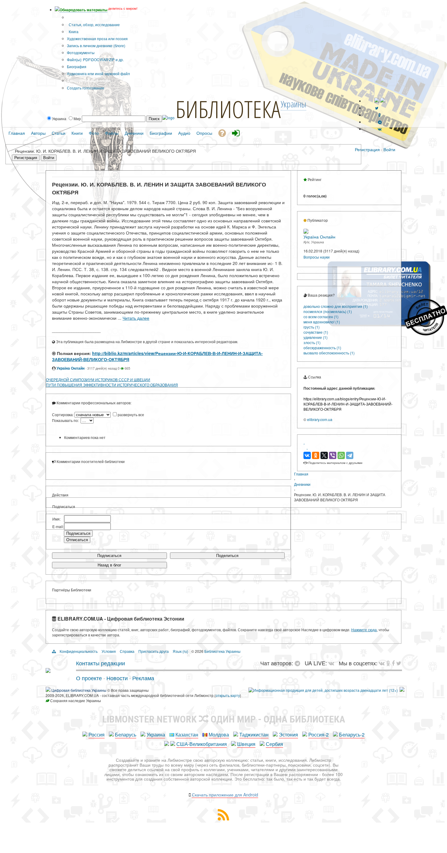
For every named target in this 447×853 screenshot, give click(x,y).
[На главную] (48, 670)
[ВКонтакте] (307, 455)
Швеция (246, 743)
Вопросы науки (316, 256)
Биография (76, 66)
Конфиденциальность (79, 651)
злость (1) (312, 342)
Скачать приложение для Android (225, 795)
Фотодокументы (81, 52)
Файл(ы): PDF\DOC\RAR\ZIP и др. (95, 59)
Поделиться (227, 555)
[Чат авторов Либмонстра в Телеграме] (380, 121)
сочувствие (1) (315, 332)
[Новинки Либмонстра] (388, 663)
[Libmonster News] (398, 663)
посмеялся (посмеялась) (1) (327, 311)
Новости (117, 678)
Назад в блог (109, 565)
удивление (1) (315, 337)
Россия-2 (318, 734)
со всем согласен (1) (320, 316)
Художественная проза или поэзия (97, 38)
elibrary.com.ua (319, 419)
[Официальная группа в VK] (380, 128)
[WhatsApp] (341, 455)
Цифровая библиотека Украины (78, 690)
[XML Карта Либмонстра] (223, 818)
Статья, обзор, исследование (94, 24)
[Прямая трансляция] (332, 663)
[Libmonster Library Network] (402, 690)
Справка (127, 651)
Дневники (302, 484)
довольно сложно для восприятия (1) (335, 306)
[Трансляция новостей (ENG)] (376, 107)
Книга (73, 31)
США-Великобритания (201, 743)
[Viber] (332, 455)
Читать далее (136, 318)
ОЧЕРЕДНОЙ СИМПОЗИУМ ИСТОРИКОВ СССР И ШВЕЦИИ (98, 379)
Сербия (274, 743)
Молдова (219, 734)
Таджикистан (254, 734)
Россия (96, 734)
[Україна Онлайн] (305, 232)
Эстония (288, 734)
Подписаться (109, 555)
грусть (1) (311, 326)
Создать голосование (85, 87)
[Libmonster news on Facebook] (393, 663)
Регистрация (367, 149)
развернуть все (131, 414)
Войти (389, 149)
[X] (324, 455)
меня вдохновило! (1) (321, 321)
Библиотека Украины (222, 651)
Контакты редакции (100, 663)
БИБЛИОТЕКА (228, 109)
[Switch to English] (382, 100)
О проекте (89, 678)
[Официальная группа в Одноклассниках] (379, 114)
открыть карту (228, 695)
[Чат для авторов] (299, 663)
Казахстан (186, 734)
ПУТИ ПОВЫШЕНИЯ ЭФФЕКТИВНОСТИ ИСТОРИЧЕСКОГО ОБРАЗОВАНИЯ (112, 384)
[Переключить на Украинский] (376, 100)
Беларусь (125, 734)
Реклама (143, 678)
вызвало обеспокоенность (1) (329, 352)
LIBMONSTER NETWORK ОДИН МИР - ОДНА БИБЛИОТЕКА (223, 719)
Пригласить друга (153, 651)
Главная (301, 473)
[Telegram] (349, 455)
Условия (109, 651)
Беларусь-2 (352, 734)
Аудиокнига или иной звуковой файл (98, 73)
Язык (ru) (180, 651)
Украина (156, 734)
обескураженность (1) (322, 347)
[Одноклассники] (315, 455)
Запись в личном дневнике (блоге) (96, 45)
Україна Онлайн (71, 368)
